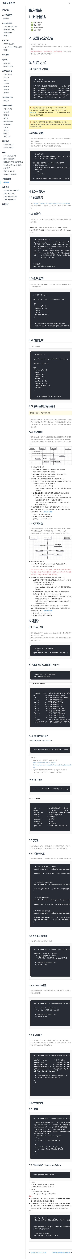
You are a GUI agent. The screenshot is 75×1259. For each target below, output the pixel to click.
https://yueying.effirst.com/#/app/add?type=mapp (52, 203)
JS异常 (6, 118)
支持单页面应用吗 (9, 159)
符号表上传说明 (8, 66)
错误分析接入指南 (9, 29)
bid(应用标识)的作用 (10, 156)
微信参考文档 (48, 512)
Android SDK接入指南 (10, 26)
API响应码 (7, 168)
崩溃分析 (6, 80)
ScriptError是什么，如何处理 (12, 165)
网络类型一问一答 (9, 171)
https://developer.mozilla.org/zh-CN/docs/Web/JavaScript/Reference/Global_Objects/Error (52, 765)
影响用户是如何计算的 (10, 174)
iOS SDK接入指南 (9, 44)
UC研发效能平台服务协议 (11, 190)
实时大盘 (6, 77)
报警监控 (6, 133)
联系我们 (5, 204)
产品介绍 (5, 10)
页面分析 (6, 130)
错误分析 (6, 86)
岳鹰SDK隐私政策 (9, 193)
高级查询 (6, 89)
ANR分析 (6, 83)
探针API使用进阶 (9, 147)
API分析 (6, 127)
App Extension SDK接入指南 (13, 47)
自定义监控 (7, 136)
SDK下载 (5, 55)
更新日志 (6, 36)
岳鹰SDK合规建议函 (10, 199)
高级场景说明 (8, 32)
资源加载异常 (8, 124)
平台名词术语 (8, 74)
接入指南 (6, 182)
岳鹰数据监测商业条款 (10, 196)
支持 (33, 112)
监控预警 (6, 93)
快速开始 (6, 18)
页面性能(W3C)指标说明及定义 (13, 162)
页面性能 (6, 115)
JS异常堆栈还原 (8, 121)
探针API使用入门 (9, 144)
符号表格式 (7, 63)
